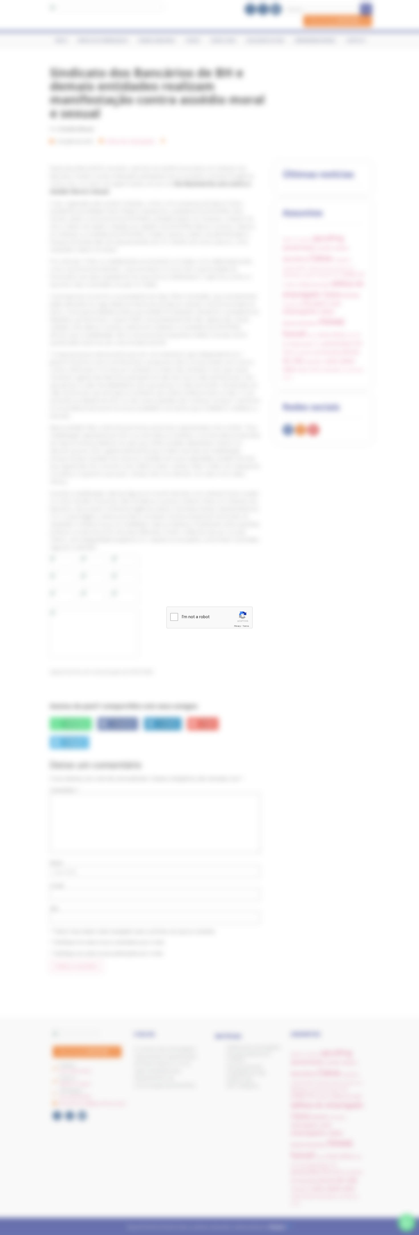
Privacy (237, 626)
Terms (246, 626)
